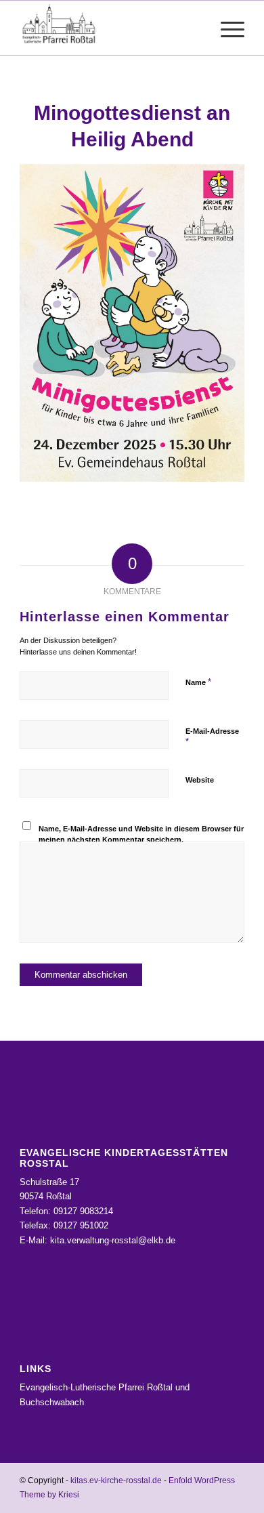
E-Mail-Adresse (212, 737)
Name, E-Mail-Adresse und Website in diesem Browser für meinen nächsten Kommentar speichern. (141, 834)
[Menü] (225, 28)
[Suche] (194, 28)
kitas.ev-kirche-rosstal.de (116, 1480)
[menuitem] (194, 28)
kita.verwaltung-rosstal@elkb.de (112, 1240)
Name (198, 682)
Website (199, 780)
